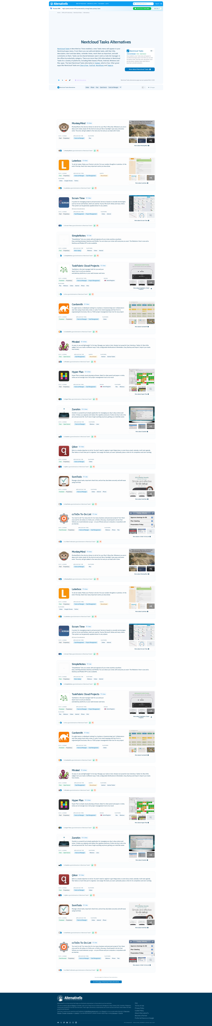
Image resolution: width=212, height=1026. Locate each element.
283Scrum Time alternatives (78, 208)
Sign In (157, 3)
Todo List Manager (131, 53)
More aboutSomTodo (141, 499)
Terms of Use (139, 1006)
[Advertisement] (106, 25)
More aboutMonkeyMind (141, 145)
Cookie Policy (139, 1011)
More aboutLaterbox (141, 183)
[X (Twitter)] (61, 1022)
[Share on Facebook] (58, 80)
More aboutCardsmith (141, 326)
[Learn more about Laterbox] (64, 165)
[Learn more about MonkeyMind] (64, 127)
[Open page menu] (161, 3)
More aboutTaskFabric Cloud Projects (141, 288)
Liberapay (114, 1013)
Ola (68, 1005)
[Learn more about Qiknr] (64, 451)
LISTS (107, 3)
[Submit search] (134, 3)
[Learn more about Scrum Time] (64, 202)
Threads (64, 1013)
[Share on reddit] (66, 80)
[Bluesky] (67, 1022)
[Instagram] (73, 1022)
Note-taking (77, 250)
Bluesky (59, 1013)
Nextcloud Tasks (63, 49)
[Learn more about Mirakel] (64, 346)
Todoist (97, 63)
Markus (74, 1005)
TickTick (92, 65)
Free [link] (97, 87)
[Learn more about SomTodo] (64, 481)
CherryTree (84, 65)
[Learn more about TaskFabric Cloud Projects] (64, 270)
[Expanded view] (143, 87)
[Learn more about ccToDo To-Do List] (64, 518)
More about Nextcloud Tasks (139, 69)
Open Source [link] (103, 87)
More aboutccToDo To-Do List (141, 536)
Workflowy (100, 65)
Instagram (70, 1013)
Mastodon (126, 1011)
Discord (104, 1011)
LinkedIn (76, 1013)
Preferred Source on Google (144, 1018)
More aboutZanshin (141, 431)
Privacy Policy (139, 1008)
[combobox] (143, 3)
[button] (89, 123)
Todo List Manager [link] (113, 87)
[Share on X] (62, 80)
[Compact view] (145, 87)
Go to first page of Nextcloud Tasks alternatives (106, 982)
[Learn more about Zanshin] (64, 413)
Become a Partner (141, 1016)
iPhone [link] (92, 87)
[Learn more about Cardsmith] (64, 308)
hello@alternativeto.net (91, 1011)
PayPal (121, 1013)
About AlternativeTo (142, 1013)
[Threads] (70, 1022)
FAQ (136, 1003)
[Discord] (58, 1022)
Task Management (91, 175)
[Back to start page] (61, 3)
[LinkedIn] (76, 1022)
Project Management (91, 214)
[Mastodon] (64, 1022)
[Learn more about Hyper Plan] (64, 376)
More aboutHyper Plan (141, 394)
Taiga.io (110, 65)
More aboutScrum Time (141, 220)
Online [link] (87, 87)
